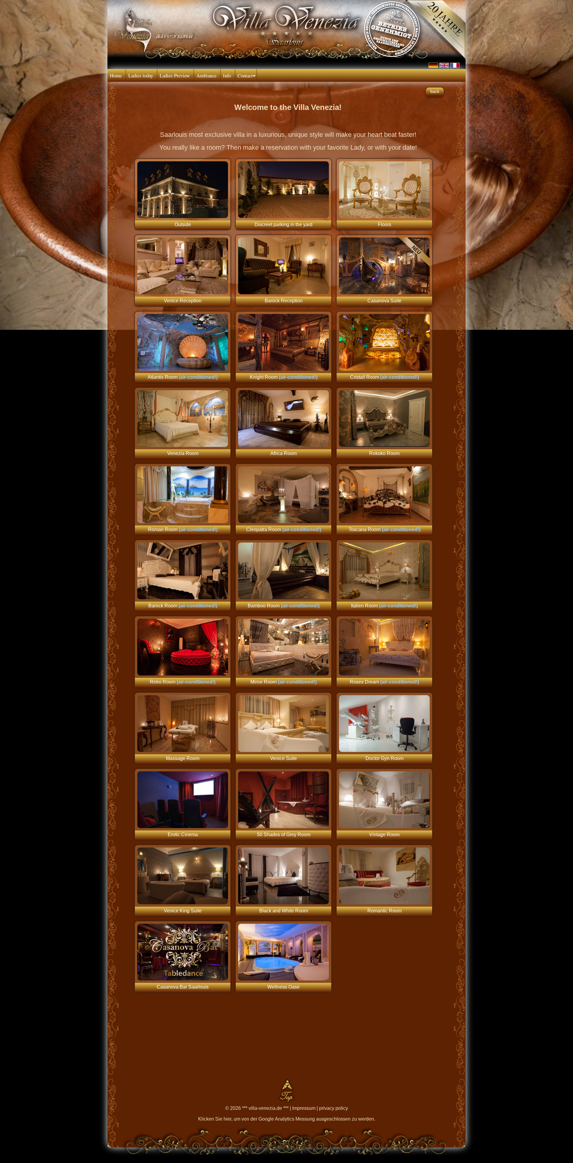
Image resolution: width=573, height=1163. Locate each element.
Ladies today (140, 75)
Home (116, 75)
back (434, 91)
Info (227, 75)
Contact (245, 75)
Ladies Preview (175, 75)
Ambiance (206, 75)
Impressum (303, 1108)
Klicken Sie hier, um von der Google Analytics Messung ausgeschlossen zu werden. (286, 1118)
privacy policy (333, 1108)
